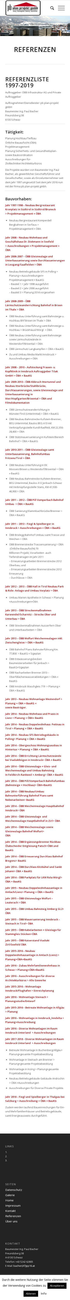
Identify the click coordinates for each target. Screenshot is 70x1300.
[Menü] (59, 8)
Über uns (11, 1221)
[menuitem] (50, 8)
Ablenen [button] (31, 1293)
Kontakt (10, 1211)
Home (9, 1200)
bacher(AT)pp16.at (24, 1266)
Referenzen (13, 1216)
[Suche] (50, 8)
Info (44, 1293)
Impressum (13, 1205)
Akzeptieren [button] (57, 1285)
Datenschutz (13, 1190)
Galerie (10, 1195)
